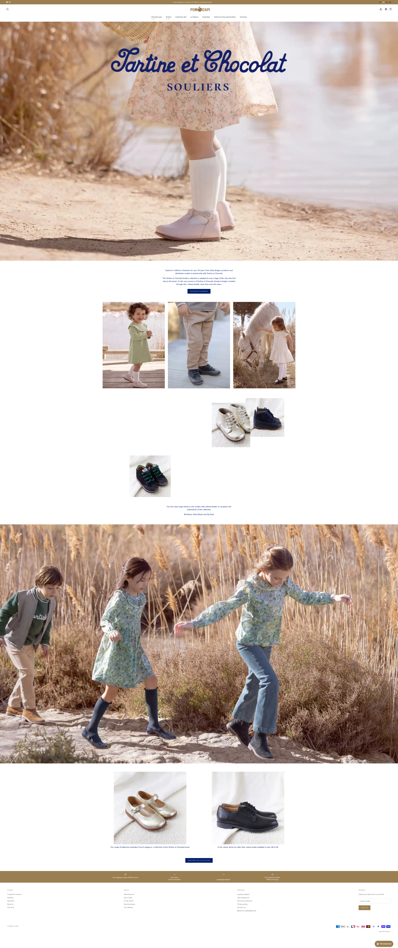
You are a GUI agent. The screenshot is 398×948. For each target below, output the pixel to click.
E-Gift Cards (128, 901)
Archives (243, 17)
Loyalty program (243, 894)
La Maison (194, 17)
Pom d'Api (15, 926)
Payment (10, 901)
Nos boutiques (129, 904)
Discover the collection (199, 860)
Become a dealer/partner (246, 911)
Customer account (14, 894)
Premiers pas (156, 18)
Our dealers (128, 907)
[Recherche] (7, 9)
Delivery (10, 898)
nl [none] (387, 2)
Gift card (10, 907)
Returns (10, 904)
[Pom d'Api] (201, 9)
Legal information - (385, 931)
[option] (380, 2)
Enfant (168, 18)
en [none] (383, 2)
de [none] (390, 2)
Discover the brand (199, 291)
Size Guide (128, 898)
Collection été (180, 17)
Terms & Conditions (244, 901)
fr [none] (380, 2)
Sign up (364, 907)
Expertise (206, 17)
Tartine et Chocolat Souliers (225, 17)
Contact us (241, 907)
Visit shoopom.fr (243, 898)
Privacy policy (242, 904)
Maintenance (129, 894)
